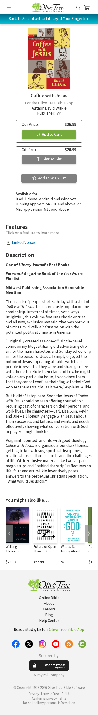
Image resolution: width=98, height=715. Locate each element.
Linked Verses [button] (24, 242)
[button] (78, 7)
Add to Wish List (51, 178)
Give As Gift (52, 159)
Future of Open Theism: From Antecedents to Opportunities (45, 553)
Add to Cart (51, 135)
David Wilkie (56, 108)
